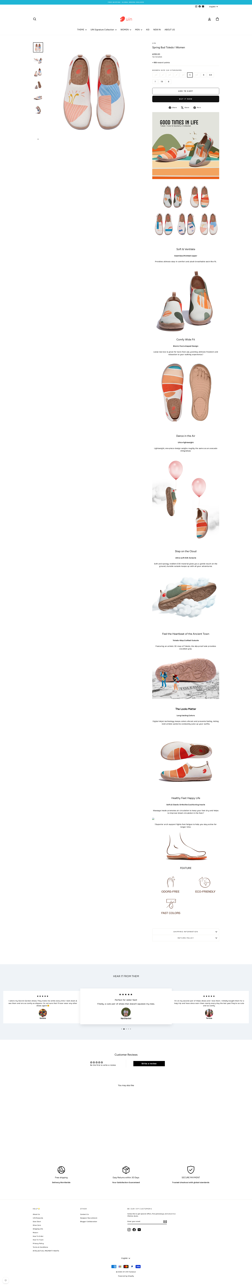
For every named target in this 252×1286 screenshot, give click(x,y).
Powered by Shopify (126, 1276)
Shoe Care (37, 1225)
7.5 (162, 81)
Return (35, 1232)
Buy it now (185, 99)
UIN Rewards (38, 1218)
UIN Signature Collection (103, 29)
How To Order (38, 1236)
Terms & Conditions (40, 1247)
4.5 (183, 75)
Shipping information (186, 932)
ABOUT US (170, 29)
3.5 (169, 75)
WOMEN (124, 29)
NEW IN (157, 29)
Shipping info (38, 1229)
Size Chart (37, 1221)
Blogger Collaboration (88, 1221)
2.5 (156, 75)
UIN (154, 43)
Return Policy (186, 938)
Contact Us (84, 1214)
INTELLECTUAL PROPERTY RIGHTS (46, 1251)
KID (147, 29)
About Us (36, 1214)
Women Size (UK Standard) (167, 70)
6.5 (210, 75)
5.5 (196, 75)
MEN (137, 29)
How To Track (38, 1240)
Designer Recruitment (88, 1218)
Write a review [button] (149, 1063)
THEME (81, 29)
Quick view (55, 1135)
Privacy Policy (38, 1243)
